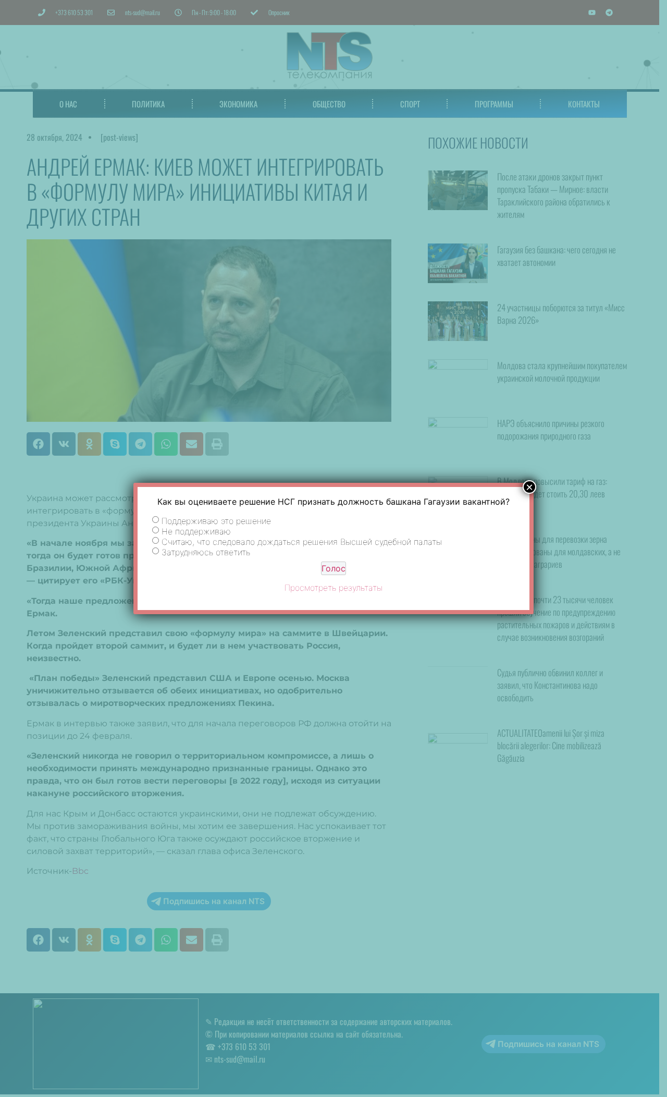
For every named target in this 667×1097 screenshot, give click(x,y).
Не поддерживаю (196, 531)
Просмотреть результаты (333, 587)
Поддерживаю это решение (216, 520)
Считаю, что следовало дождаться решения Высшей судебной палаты (302, 541)
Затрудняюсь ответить (206, 551)
